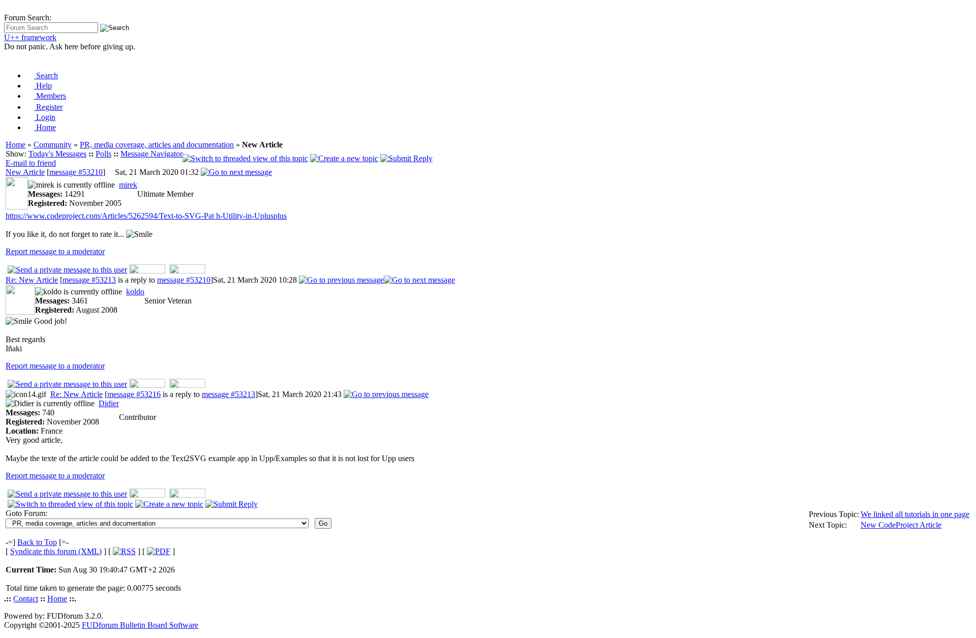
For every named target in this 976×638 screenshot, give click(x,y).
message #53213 (89, 280)
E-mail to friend (31, 163)
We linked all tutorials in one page (915, 514)
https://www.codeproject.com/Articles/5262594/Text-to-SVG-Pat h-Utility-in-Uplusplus (146, 215)
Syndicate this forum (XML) (56, 551)
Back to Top (37, 542)
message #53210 (76, 172)
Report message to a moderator (55, 251)
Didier (109, 403)
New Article (25, 172)
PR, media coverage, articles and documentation (157, 144)
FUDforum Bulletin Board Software (140, 625)
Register (48, 107)
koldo (135, 291)
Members (50, 96)
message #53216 (134, 394)
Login (44, 117)
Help (43, 85)
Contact (25, 598)
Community (53, 144)
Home (45, 127)
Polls (103, 153)
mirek (128, 184)
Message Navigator (151, 153)
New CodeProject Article (901, 525)
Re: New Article (32, 280)
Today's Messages (57, 153)
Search (46, 75)
